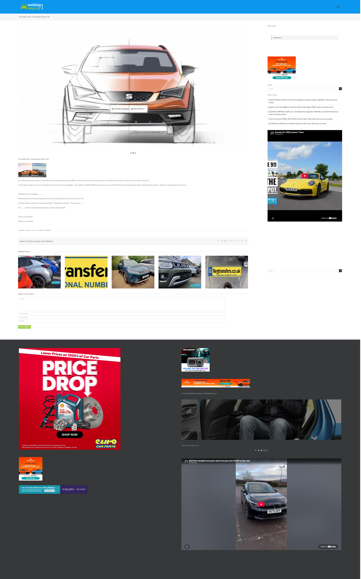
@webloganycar (277, 37)
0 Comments (47, 230)
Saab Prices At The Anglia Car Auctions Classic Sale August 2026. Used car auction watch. (301, 107)
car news (40, 230)
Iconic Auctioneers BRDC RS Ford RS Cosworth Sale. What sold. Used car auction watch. (301, 119)
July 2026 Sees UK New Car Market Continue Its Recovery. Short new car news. (298, 123)
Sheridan (22, 230)
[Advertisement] (305, 249)
